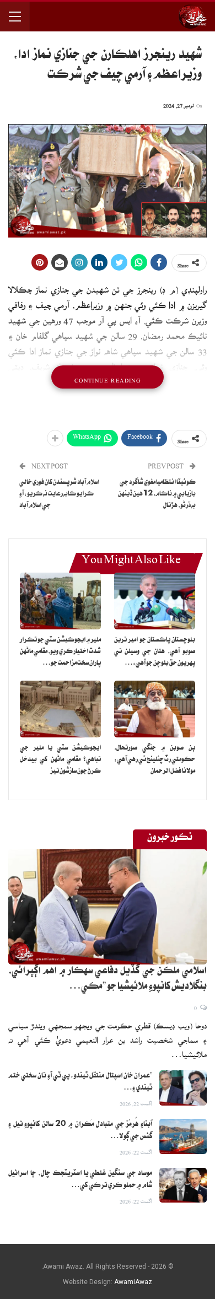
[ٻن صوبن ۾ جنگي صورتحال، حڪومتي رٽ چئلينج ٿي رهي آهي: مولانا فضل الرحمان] (154, 709)
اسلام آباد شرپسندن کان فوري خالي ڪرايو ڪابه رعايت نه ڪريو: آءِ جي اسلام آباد (59, 494)
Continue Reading (107, 377)
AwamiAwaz (133, 1282)
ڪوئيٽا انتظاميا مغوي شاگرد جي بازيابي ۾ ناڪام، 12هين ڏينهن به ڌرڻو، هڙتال (157, 494)
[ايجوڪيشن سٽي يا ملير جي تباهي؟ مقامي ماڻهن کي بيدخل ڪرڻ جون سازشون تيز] (60, 709)
